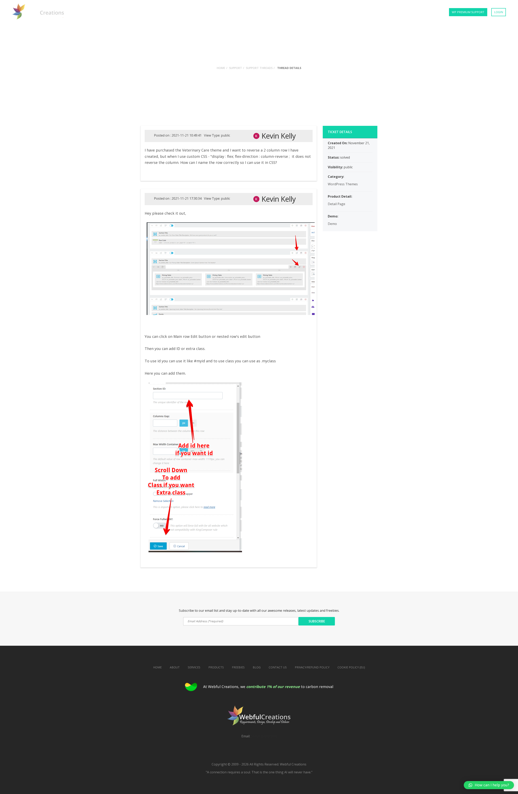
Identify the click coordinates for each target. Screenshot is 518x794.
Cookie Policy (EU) (351, 667)
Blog (257, 667)
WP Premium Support (468, 12)
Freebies (407, 12)
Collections (383, 12)
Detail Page (336, 204)
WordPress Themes (343, 184)
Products (337, 12)
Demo (332, 224)
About (175, 667)
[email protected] (264, 736)
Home (317, 12)
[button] (489, 785)
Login (498, 12)
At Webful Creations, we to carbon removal (268, 686)
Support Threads (259, 68)
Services (359, 12)
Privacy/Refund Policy (312, 667)
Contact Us (431, 12)
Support (235, 68)
